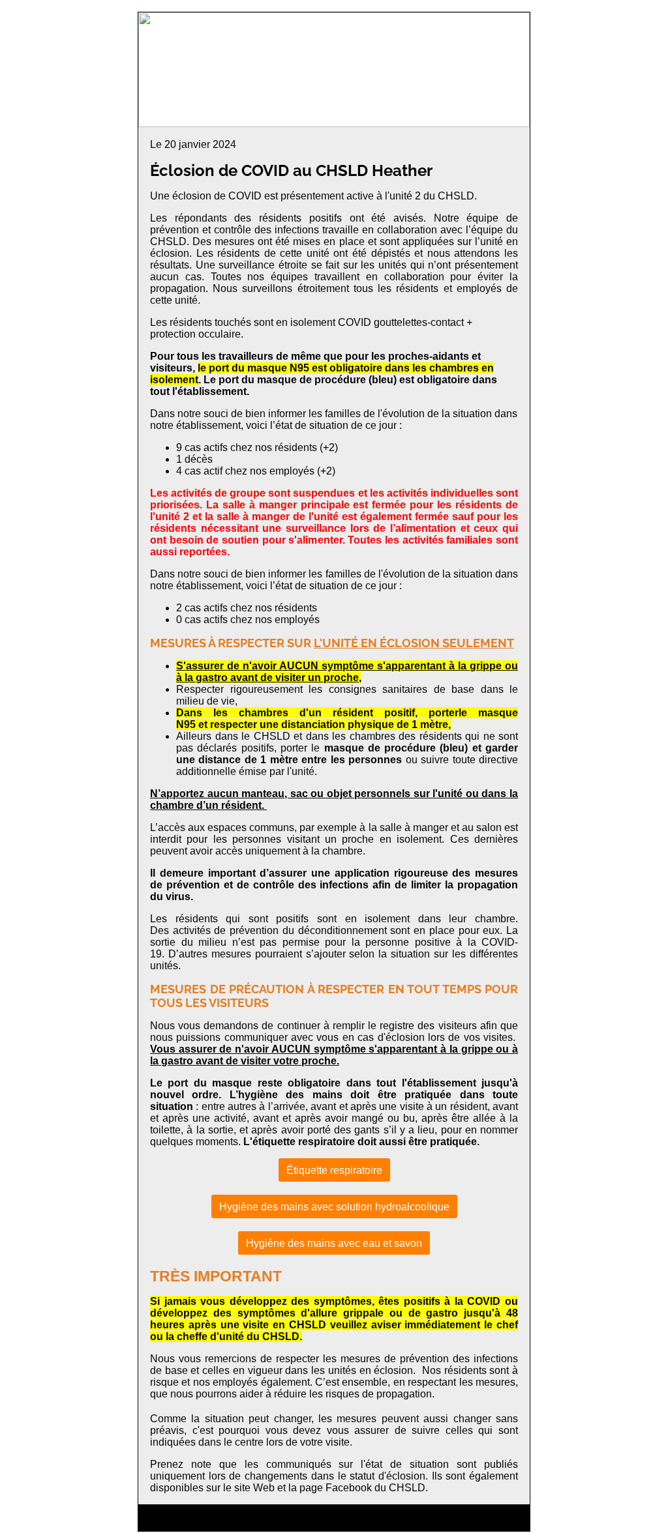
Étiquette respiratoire (334, 1170)
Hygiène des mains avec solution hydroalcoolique (334, 1206)
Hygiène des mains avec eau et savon (334, 1243)
